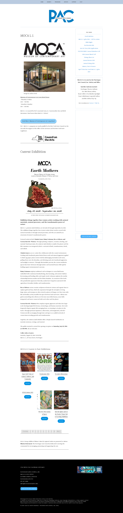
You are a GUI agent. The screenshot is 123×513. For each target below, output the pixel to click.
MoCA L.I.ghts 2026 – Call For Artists (89, 39)
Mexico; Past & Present (89, 66)
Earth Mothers (89, 36)
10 (54, 431)
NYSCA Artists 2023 (27, 392)
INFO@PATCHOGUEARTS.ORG (29, 484)
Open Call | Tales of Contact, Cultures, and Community (27, 376)
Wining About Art (89, 57)
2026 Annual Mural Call (89, 54)
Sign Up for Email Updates (89, 236)
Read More (28, 383)
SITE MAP (41, 467)
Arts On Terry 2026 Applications (89, 48)
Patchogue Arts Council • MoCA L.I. (61, 16)
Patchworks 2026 (89, 45)
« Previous (25, 431)
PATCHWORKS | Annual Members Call (89, 51)
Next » (59, 431)
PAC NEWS (24, 467)
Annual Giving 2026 (89, 63)
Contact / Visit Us (94, 103)
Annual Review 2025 (89, 60)
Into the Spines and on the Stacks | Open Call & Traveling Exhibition (61, 414)
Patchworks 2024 (44, 374)
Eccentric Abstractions (61, 374)
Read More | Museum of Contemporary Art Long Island (38, 121)
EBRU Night (89, 42)
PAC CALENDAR (32, 467)
